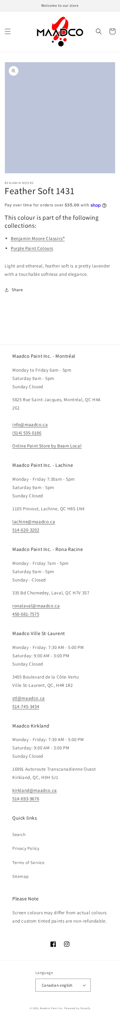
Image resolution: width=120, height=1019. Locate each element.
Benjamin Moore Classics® (38, 238)
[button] (7, 31)
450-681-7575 (25, 614)
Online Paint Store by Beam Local (47, 446)
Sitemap (20, 876)
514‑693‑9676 (25, 798)
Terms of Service (28, 862)
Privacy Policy (25, 848)
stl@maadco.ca (28, 698)
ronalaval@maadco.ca (36, 606)
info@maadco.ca (30, 424)
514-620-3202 (25, 530)
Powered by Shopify (77, 1008)
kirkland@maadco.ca (34, 790)
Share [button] (17, 289)
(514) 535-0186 (26, 433)
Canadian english (57, 985)
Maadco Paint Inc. (51, 1008)
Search (19, 834)
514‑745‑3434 (25, 706)
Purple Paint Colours (32, 248)
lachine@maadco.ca (33, 521)
